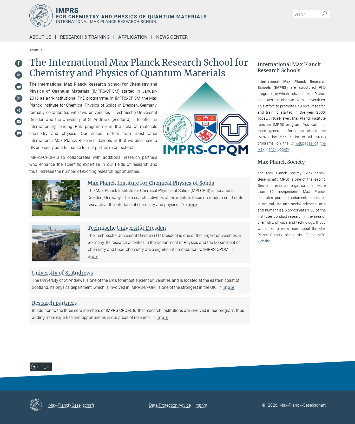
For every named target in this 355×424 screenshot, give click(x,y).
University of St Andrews (62, 273)
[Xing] (19, 110)
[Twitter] (19, 98)
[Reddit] (19, 87)
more (191, 204)
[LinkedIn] (19, 75)
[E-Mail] (19, 122)
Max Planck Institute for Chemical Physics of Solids (151, 183)
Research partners (54, 303)
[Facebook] (19, 63)
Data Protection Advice (170, 405)
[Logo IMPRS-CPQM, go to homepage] (126, 15)
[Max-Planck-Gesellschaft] (38, 405)
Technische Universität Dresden (127, 228)
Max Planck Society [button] (281, 162)
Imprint (200, 405)
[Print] (19, 133)
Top (45, 367)
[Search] (324, 14)
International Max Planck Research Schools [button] (289, 67)
